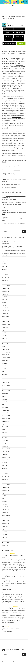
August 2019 (5, 493)
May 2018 (4, 534)
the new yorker (10, 111)
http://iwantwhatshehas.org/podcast (11, 184)
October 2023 (5, 355)
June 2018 (4, 531)
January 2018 (5, 545)
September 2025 (6, 291)
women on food (13, 118)
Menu (14, 5)
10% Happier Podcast (16, 153)
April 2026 (4, 272)
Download (9, 39)
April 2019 (4, 504)
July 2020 (4, 462)
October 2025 (5, 288)
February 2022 (5, 410)
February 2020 (5, 476)
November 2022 (6, 385)
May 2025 (4, 302)
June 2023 (4, 366)
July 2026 (4, 263)
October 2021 (5, 421)
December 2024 (6, 316)
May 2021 (4, 435)
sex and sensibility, (14, 115)
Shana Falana (17, 170)
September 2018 (6, 523)
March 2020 (5, 473)
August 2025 (5, 294)
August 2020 (5, 460)
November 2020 (6, 451)
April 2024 (4, 338)
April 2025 (4, 305)
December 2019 (6, 482)
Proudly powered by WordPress (9, 661)
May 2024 (4, 335)
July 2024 (4, 330)
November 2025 (6, 285)
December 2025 (6, 283)
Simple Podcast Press (16, 47)
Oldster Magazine (11, 70)
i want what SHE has (11, 2)
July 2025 (4, 297)
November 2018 (6, 518)
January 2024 (5, 346)
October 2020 (5, 454)
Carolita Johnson (6, 96)
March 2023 (5, 374)
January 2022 (5, 413)
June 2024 (4, 332)
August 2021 (5, 426)
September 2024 (6, 324)
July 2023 (4, 363)
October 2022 (5, 388)
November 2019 (6, 484)
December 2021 (6, 415)
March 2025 (5, 308)
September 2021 (6, 424)
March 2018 (5, 540)
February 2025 (5, 310)
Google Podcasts (20, 29)
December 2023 (6, 349)
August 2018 (5, 526)
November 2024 (6, 319)
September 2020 (6, 457)
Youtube (7, 32)
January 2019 (5, 512)
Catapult (22, 81)
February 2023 (5, 377)
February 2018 (5, 542)
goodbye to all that (6, 125)
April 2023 (4, 371)
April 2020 (4, 471)
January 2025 (5, 313)
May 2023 (4, 368)
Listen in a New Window (10, 43)
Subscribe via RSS (19, 39)
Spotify (21, 43)
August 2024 (5, 327)
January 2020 (5, 479)
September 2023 (6, 357)
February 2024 (5, 343)
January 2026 (5, 280)
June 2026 (4, 266)
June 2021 (4, 432)
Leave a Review (19, 36)
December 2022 (6, 382)
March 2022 (5, 407)
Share (9, 36)
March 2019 (5, 507)
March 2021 (5, 440)
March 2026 (5, 274)
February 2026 (5, 277)
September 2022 (6, 390)
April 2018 (4, 55)
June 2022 (4, 399)
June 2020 (4, 465)
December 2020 (6, 449)
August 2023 (5, 360)
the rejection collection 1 (11, 113)
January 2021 (5, 446)
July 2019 (4, 496)
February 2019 (5, 509)
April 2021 (4, 437)
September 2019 (6, 490)
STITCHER (13, 187)
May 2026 (4, 269)
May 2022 (4, 402)
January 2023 (5, 379)
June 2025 (4, 299)
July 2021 (4, 429)
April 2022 (4, 404)
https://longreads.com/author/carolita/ (11, 122)
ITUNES (4, 187)
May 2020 (4, 468)
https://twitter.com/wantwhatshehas (16, 223)
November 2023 (6, 352)
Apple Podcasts (9, 29)
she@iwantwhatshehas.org (11, 174)
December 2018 (6, 515)
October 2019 (5, 487)
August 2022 (5, 393)
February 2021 (5, 443)
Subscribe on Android (19, 32)
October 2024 (5, 321)
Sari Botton (4, 58)
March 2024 (5, 341)
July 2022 (4, 396)
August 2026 (5, 261)
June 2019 (4, 498)
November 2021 (6, 418)
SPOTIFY (8, 187)
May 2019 (4, 501)
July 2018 (4, 529)
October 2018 (5, 520)
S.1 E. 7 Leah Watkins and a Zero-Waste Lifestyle (13, 250)
